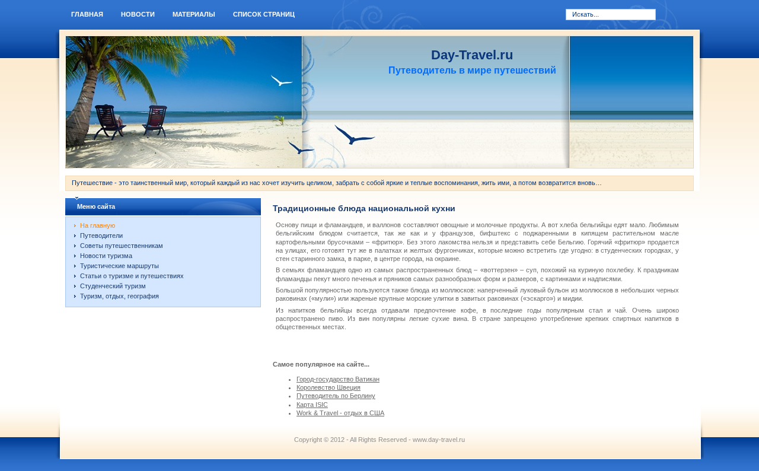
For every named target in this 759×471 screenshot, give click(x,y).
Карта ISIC (312, 404)
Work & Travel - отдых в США (340, 412)
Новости (138, 14)
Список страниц (264, 14)
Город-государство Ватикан (338, 379)
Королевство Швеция (328, 387)
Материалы (194, 14)
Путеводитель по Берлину (335, 395)
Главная (87, 14)
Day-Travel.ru (472, 54)
